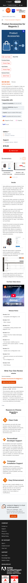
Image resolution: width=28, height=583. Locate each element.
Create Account (6, 545)
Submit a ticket (5, 560)
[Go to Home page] (8, 10)
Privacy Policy (5, 533)
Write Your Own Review (9, 382)
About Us (4, 531)
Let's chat (13, 516)
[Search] (23, 16)
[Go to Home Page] (2, 20)
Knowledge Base (6, 558)
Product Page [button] (6, 63)
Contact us (4, 526)
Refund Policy (5, 536)
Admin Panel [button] (6, 75)
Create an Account (12, 5)
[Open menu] (3, 10)
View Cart (4, 548)
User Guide (4, 555)
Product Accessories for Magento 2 (13, 19)
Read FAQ (15, 56)
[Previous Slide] (21, 158)
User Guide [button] (7, 57)
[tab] (11, 177)
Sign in (3, 543)
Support (4, 528)
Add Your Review (6, 84)
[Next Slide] (24, 158)
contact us (5, 491)
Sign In (4, 5)
